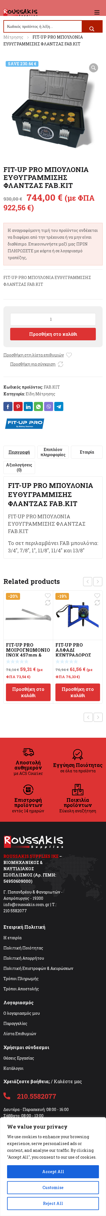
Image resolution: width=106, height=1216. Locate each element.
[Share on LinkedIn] (28, 406)
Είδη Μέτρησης (40, 394)
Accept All (53, 1171)
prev (87, 581)
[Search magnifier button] (92, 29)
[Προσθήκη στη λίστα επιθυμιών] (69, 355)
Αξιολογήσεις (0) (19, 467)
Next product (98, 717)
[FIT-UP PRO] (24, 423)
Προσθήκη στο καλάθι (53, 334)
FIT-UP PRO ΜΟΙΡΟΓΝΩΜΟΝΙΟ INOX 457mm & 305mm (28, 652)
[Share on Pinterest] (18, 406)
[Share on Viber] (48, 406)
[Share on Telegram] (58, 406)
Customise (53, 1187)
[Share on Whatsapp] (38, 406)
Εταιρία (87, 452)
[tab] (19, 452)
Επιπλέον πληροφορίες (53, 452)
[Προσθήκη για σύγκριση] (60, 364)
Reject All (53, 1203)
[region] (53, 1166)
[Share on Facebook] (7, 406)
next (97, 581)
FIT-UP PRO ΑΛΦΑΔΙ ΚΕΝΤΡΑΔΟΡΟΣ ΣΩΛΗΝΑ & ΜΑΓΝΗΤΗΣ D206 (76, 655)
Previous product (88, 717)
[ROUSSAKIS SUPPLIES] (20, 12)
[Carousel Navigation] (92, 581)
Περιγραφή (19, 452)
